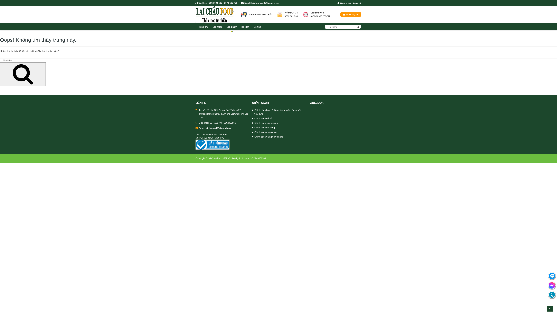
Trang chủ (203, 27)
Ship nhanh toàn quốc (260, 14)
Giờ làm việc (317, 12)
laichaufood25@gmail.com (265, 3)
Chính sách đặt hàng (264, 127)
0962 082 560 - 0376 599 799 (223, 3)
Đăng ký (357, 3)
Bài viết (245, 27)
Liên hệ (257, 27)
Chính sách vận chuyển (266, 123)
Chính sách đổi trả (263, 118)
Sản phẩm (232, 27)
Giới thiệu (217, 27)
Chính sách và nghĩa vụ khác (268, 136)
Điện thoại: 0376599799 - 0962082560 (217, 123)
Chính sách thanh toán (265, 132)
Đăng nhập (345, 3)
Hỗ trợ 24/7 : (291, 12)
